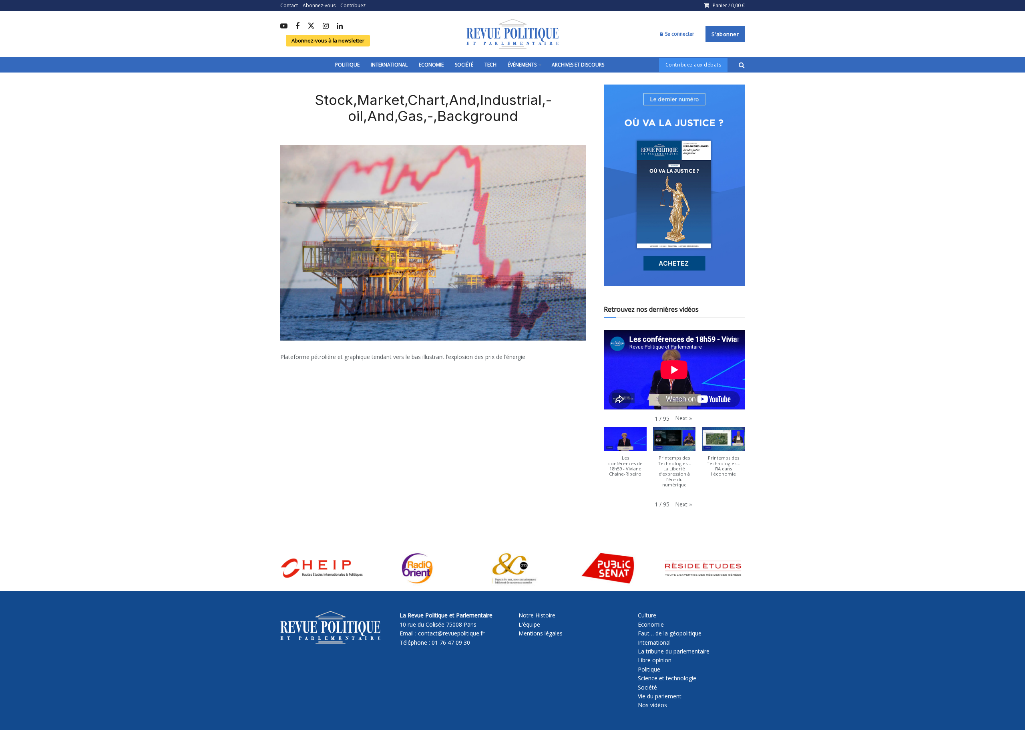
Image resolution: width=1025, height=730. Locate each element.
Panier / (729, 5)
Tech (490, 64)
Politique (347, 64)
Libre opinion (654, 660)
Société (464, 64)
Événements (522, 64)
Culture (647, 615)
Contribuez (353, 5)
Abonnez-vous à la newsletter (327, 40)
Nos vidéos (652, 705)
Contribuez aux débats (693, 64)
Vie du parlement (659, 696)
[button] (683, 418)
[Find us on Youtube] (283, 26)
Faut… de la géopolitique (669, 633)
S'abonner (725, 34)
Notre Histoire (537, 615)
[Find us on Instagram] (326, 26)
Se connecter (679, 33)
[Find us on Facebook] (297, 26)
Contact (289, 5)
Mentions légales (541, 633)
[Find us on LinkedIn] (340, 26)
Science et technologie (667, 678)
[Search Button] (742, 65)
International (389, 64)
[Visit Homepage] (512, 34)
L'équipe (529, 624)
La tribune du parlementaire (673, 651)
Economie (431, 64)
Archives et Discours (578, 64)
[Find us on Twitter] (311, 26)
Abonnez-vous (319, 5)
